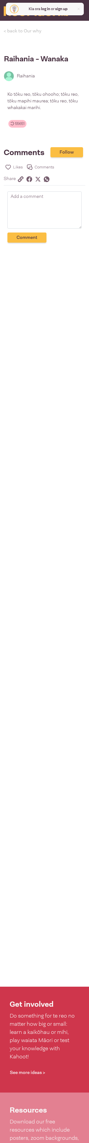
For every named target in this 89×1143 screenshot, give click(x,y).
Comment (27, 237)
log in (45, 8)
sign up (61, 8)
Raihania (26, 76)
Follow (67, 152)
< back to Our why (23, 31)
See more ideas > (27, 1072)
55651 (19, 123)
